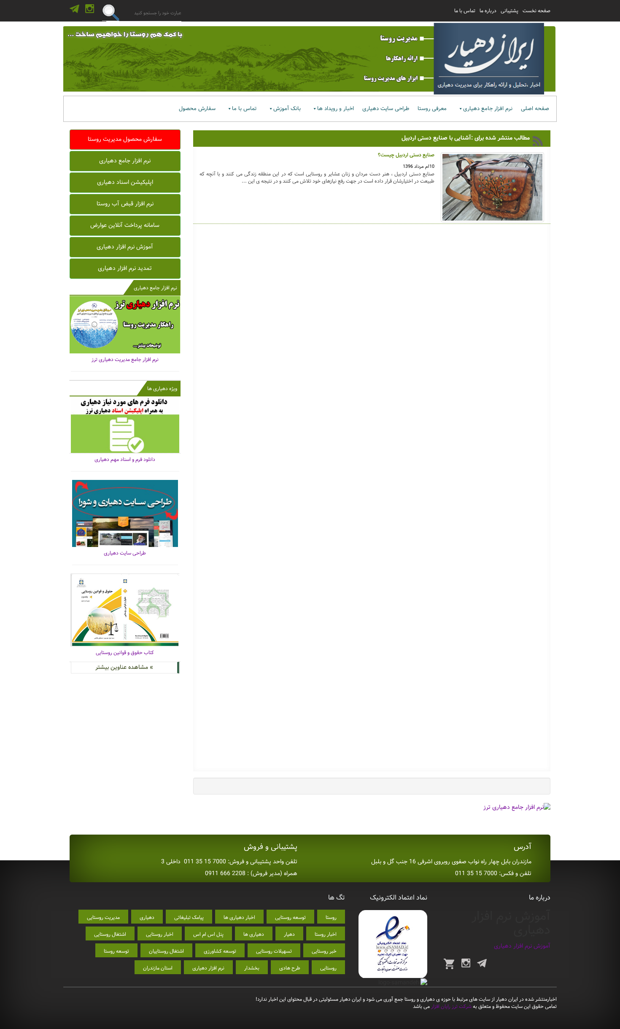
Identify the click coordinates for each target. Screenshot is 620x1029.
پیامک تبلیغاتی (189, 917)
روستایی (328, 968)
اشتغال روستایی (110, 934)
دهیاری (147, 917)
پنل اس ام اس (208, 934)
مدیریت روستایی (103, 917)
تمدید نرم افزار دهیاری (125, 268)
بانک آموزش (287, 108)
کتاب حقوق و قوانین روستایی (125, 653)
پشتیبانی (509, 11)
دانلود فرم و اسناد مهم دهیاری (124, 459)
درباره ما (488, 11)
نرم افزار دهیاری (208, 968)
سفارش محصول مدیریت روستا (125, 139)
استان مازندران (158, 968)
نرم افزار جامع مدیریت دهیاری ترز (125, 360)
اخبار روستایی (159, 934)
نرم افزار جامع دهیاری (487, 108)
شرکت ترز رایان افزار (451, 1006)
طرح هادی (289, 968)
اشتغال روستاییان (166, 951)
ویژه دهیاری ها (162, 389)
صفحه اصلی (535, 108)
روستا (331, 917)
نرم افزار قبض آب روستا (125, 203)
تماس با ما (464, 11)
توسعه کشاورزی (220, 951)
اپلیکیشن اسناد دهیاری (125, 182)
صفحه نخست (536, 11)
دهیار (289, 934)
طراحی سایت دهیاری (385, 108)
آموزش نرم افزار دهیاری (125, 246)
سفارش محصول (197, 108)
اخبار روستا (326, 934)
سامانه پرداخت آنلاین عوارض (124, 225)
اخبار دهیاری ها (239, 917)
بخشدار (251, 968)
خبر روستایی (324, 951)
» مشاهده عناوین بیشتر (124, 667)
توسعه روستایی (290, 917)
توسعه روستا (116, 951)
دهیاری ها (253, 934)
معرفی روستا (432, 108)
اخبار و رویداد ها (335, 108)
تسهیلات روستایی (274, 951)
